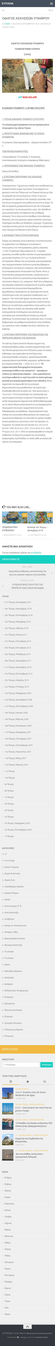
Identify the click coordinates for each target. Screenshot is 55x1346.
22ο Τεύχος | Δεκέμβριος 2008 (18, 699)
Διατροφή (9, 977)
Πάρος (8, 1249)
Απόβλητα (9, 919)
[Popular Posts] (27, 1082)
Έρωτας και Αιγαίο (13, 1010)
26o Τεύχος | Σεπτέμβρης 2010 (18, 673)
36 (3, 10)
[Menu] (51, 3)
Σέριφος (8, 1281)
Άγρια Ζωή (10, 880)
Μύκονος (9, 1236)
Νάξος (8, 1242)
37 (6, 854)
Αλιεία (7, 899)
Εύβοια (8, 1184)
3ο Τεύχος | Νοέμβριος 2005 (17, 823)
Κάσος (8, 1210)
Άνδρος (8, 1177)
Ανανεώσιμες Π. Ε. (13, 906)
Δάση (7, 964)
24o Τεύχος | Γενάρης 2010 (17, 686)
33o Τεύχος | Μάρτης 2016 (16, 628)
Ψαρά (7, 1314)
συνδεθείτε (36, 552)
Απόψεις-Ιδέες (11, 932)
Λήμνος (8, 1223)
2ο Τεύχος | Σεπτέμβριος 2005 (18, 829)
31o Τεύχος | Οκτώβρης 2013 (18, 641)
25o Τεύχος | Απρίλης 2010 (17, 680)
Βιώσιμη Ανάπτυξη (13, 945)
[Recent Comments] (44, 1082)
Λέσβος (8, 1216)
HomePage (10, 860)
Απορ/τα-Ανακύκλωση (15, 925)
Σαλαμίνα (9, 1262)
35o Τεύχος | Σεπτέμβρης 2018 (18, 615)
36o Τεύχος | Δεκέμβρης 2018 (18, 608)
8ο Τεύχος (9, 790)
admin (7, 24)
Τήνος (7, 1301)
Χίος (7, 1307)
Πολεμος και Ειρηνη (14, 1029)
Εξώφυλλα (10, 1003)
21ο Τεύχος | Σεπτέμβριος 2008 (19, 706)
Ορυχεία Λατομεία (13, 1023)
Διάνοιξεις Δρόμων (13, 971)
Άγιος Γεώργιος (12, 867)
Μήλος (8, 1229)
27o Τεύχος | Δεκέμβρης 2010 (18, 667)
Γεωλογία (9, 951)
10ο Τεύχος (10, 777)
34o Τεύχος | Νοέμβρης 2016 (18, 621)
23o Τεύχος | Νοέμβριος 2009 (18, 693)
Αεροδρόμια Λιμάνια (14, 886)
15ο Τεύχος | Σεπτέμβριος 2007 (19, 745)
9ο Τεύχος (9, 784)
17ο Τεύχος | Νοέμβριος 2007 (18, 732)
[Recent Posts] (10, 1082)
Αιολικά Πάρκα (11, 893)
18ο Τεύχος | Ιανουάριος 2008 (18, 725)
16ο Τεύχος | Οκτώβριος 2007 (18, 738)
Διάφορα (9, 984)
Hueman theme (41, 1337)
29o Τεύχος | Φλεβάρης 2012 (18, 654)
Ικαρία (8, 1197)
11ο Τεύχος (10, 771)
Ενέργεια (9, 997)
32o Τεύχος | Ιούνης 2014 (16, 634)
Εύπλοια (9, 1016)
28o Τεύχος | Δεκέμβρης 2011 (18, 660)
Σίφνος (8, 1288)
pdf (20, 97)
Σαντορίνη (9, 1275)
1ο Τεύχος (9, 836)
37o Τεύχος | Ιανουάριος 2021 (18, 602)
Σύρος (7, 1294)
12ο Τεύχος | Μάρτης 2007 (16, 764)
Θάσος (8, 1190)
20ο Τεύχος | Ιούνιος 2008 (16, 712)
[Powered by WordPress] (18, 1337)
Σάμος (8, 1268)
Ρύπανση (9, 1036)
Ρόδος (7, 1255)
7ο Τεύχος (9, 797)
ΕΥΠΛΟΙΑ (8, 3)
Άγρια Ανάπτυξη (12, 873)
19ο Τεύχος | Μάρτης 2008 (16, 719)
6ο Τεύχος (9, 803)
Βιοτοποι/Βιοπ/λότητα (15, 938)
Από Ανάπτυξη (11, 912)
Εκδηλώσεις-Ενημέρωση (16, 990)
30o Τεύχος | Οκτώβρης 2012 (18, 647)
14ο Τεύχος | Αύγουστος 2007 (18, 751)
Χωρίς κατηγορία (37, 1104)
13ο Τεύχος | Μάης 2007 (15, 758)
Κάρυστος (9, 1203)
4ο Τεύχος (9, 816)
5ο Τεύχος (9, 810)
